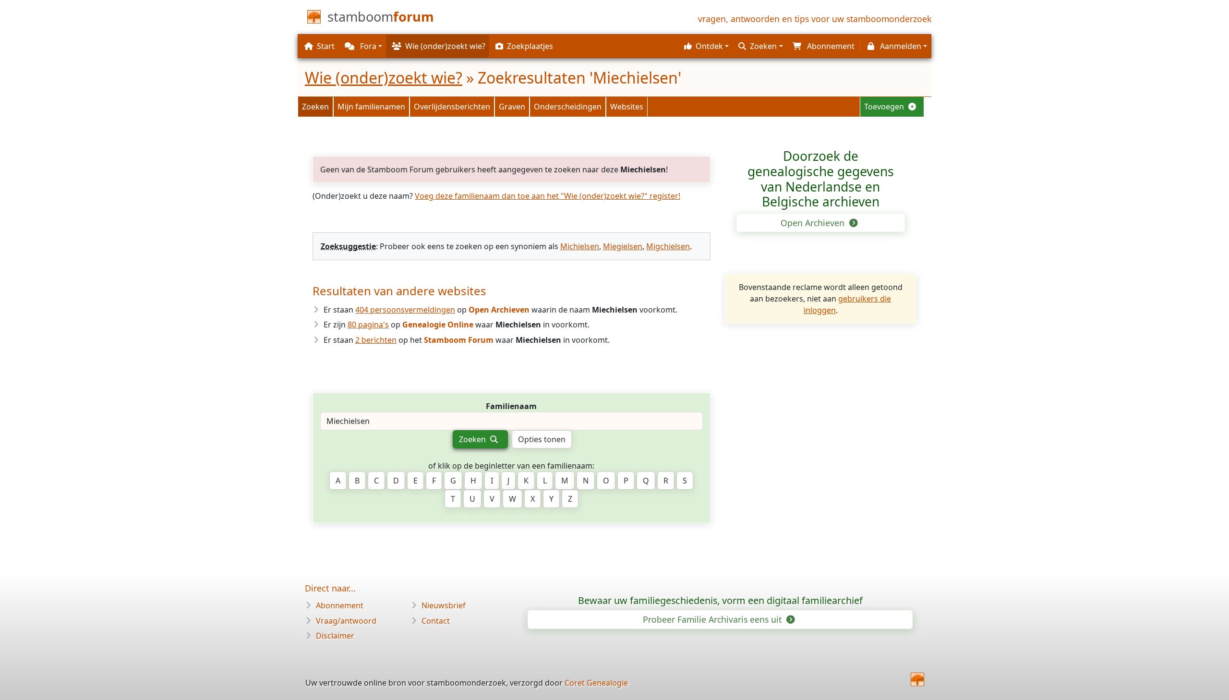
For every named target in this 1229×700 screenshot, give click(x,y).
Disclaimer (335, 635)
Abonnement (339, 605)
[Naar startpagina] (917, 679)
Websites (626, 106)
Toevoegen (885, 106)
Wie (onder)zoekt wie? (383, 77)
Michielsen (579, 246)
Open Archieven (814, 223)
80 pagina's (368, 324)
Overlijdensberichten (452, 106)
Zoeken (315, 106)
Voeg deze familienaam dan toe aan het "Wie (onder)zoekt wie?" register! (547, 196)
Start (326, 46)
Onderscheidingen (568, 106)
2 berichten (376, 340)
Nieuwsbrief (444, 605)
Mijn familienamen (371, 106)
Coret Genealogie (596, 682)
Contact (436, 621)
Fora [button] (367, 46)
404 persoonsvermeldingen (405, 309)
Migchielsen (668, 246)
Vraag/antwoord (346, 621)
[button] (705, 46)
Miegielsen (622, 246)
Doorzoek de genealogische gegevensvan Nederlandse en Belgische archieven (820, 178)
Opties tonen (542, 439)
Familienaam (511, 406)
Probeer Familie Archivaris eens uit (713, 619)
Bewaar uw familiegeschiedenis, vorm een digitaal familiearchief (720, 600)
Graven (512, 106)
